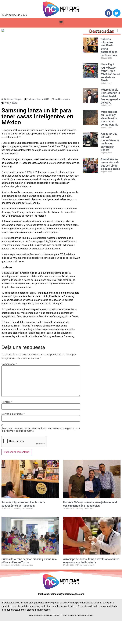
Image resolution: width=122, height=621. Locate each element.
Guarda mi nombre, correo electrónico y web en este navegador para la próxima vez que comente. (40, 429)
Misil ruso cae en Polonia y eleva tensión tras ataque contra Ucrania (109, 118)
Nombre (6, 402)
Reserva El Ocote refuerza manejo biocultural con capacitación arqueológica (90, 504)
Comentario (9, 364)
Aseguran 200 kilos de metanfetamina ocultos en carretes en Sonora (110, 141)
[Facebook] (108, 13)
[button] (61, 22)
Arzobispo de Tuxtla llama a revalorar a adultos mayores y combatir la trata (91, 560)
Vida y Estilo (10, 102)
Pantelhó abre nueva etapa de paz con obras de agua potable (110, 164)
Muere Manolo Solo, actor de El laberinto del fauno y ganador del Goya (110, 96)
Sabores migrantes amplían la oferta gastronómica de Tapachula (23, 504)
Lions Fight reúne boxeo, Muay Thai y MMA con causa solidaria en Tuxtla (110, 72)
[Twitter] (117, 13)
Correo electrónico (13, 414)
